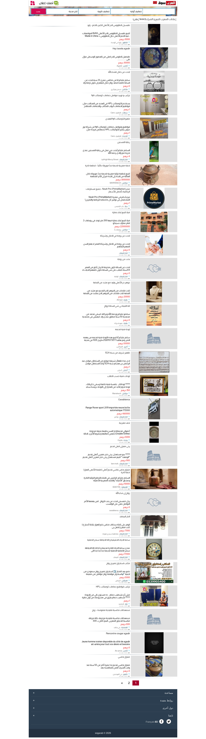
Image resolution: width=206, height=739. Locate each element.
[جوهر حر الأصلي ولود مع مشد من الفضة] (154, 301)
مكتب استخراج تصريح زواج (118, 563)
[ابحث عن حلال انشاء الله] (154, 91)
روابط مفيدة (103, 700)
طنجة (126, 300)
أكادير (125, 66)
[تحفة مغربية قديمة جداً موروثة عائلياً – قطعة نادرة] (154, 184)
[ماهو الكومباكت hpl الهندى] (154, 138)
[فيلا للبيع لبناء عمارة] (154, 231)
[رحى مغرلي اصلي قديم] (154, 456)
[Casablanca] (154, 418)
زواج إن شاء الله (123, 493)
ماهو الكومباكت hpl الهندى (117, 119)
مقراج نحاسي (124, 657)
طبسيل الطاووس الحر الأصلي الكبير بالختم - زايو (109, 25)
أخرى (126, 347)
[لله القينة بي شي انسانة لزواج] (154, 325)
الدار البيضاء (124, 160)
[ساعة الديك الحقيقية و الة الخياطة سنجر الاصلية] (154, 559)
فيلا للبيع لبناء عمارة (121, 212)
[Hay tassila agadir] (154, 67)
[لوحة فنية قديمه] (154, 339)
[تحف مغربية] (154, 442)
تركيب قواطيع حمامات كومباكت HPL (113, 586)
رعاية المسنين (123, 142)
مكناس (125, 89)
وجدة (126, 440)
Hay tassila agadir (121, 48)
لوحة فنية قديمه (122, 329)
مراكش (125, 183)
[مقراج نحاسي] (154, 676)
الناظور (125, 43)
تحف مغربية (124, 423)
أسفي (125, 370)
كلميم (125, 674)
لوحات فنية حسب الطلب (118, 376)
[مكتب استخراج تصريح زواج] (154, 582)
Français (150, 722)
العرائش (125, 581)
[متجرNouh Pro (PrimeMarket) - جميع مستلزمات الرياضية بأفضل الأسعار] (154, 208)
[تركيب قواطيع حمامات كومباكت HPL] (154, 606)
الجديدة (125, 136)
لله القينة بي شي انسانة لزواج (117, 306)
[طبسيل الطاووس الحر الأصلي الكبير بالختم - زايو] (154, 44)
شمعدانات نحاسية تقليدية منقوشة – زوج (111, 610)
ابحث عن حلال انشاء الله (119, 72)
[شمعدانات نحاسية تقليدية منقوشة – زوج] (154, 619)
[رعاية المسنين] (154, 161)
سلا (126, 206)
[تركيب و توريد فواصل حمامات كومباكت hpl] (154, 114)
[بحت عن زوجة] (154, 268)
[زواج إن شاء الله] (154, 502)
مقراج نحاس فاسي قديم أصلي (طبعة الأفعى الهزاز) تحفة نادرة (106, 471)
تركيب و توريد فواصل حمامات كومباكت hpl (110, 95)
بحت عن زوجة (123, 259)
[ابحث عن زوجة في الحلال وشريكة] (154, 255)
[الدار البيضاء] (154, 535)
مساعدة (103, 692)
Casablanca (124, 399)
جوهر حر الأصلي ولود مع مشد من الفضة (111, 282)
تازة (126, 604)
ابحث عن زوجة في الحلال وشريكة (115, 236)
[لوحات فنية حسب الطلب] (154, 395)
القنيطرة (124, 487)
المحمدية (124, 627)
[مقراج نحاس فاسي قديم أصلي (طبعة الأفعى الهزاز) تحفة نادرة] (154, 489)
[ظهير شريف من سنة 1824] (154, 372)
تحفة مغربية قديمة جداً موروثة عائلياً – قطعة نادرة (107, 165)
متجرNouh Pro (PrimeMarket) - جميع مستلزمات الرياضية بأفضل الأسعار (108, 190)
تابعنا (102, 715)
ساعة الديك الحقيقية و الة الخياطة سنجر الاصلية (108, 540)
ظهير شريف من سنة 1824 (117, 352)
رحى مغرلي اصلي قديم (120, 446)
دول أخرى (103, 707)
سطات (125, 113)
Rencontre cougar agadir (118, 633)
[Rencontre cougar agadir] (154, 652)
